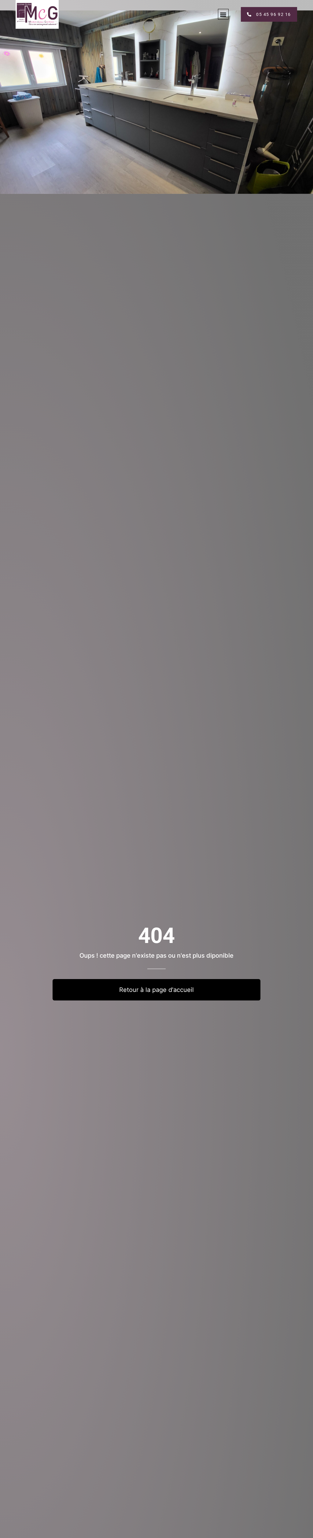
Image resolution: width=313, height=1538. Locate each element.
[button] (223, 14)
